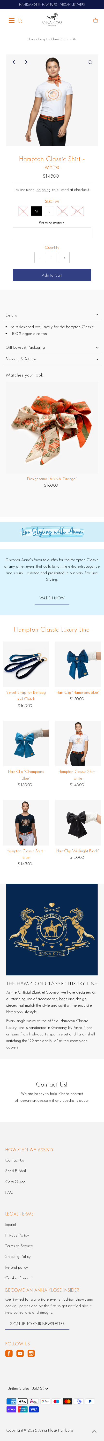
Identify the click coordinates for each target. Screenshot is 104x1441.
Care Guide (15, 1181)
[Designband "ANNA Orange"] (52, 428)
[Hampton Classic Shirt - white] (78, 744)
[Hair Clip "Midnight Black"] (78, 823)
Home (31, 39)
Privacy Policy (17, 1235)
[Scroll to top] (94, 1431)
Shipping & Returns (21, 359)
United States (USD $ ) (26, 1388)
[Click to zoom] (90, 62)
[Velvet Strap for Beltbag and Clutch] (26, 664)
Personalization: (52, 222)
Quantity (52, 247)
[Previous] (14, 62)
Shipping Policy (18, 1256)
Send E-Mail (15, 1171)
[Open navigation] (12, 21)
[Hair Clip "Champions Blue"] (26, 744)
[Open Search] (19, 20)
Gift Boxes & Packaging (25, 347)
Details (11, 315)
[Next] (26, 62)
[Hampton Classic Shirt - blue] (26, 823)
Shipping (44, 189)
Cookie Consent (19, 1278)
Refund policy (16, 1267)
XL (62, 211)
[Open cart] (95, 20)
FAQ (9, 1192)
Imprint (10, 1224)
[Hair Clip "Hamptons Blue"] (78, 664)
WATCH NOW (52, 598)
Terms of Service (19, 1246)
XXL (77, 211)
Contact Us (14, 1160)
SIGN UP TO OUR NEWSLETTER (37, 1323)
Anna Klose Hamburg (55, 1430)
